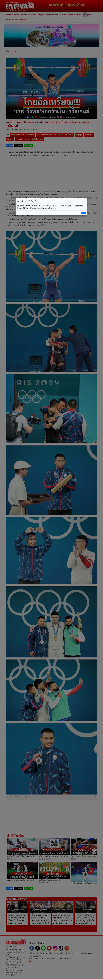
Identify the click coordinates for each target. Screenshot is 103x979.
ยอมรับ (83, 212)
